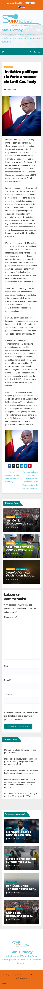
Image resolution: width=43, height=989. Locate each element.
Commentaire (10, 617)
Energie (19, 543)
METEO (9, 855)
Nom (6, 666)
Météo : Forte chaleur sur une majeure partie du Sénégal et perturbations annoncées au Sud (20, 761)
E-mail (7, 680)
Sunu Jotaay (12, 30)
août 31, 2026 (14, 839)
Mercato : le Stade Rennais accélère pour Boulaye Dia (18, 834)
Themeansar (22, 978)
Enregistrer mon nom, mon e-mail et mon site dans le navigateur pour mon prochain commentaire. (21, 716)
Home (4, 984)
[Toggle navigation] (39, 52)
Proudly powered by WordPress (14, 975)
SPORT (9, 828)
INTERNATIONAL (11, 882)
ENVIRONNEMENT (21, 569)
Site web (8, 694)
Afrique (19, 517)
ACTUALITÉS (8, 67)
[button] (30, 52)
